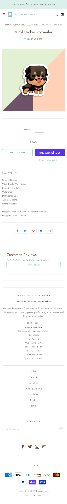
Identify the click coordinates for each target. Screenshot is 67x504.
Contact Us (33, 377)
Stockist (33, 400)
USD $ (32, 465)
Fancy (41, 231)
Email (49, 231)
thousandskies (33, 39)
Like (17, 231)
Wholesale (33, 394)
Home (8, 24)
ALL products (32, 24)
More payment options (49, 160)
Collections (18, 24)
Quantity (27, 129)
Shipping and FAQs (33, 388)
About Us (33, 383)
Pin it (33, 231)
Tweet (25, 231)
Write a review (33, 264)
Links (33, 405)
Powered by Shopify (33, 495)
